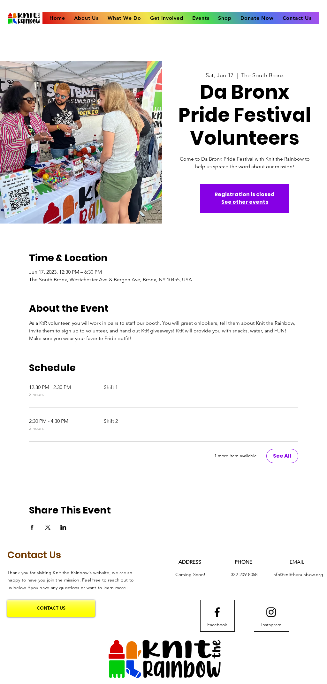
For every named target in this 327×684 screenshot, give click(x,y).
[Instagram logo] (271, 612)
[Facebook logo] (217, 612)
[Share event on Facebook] (32, 527)
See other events (244, 202)
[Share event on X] (48, 527)
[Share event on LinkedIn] (63, 527)
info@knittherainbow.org (297, 574)
